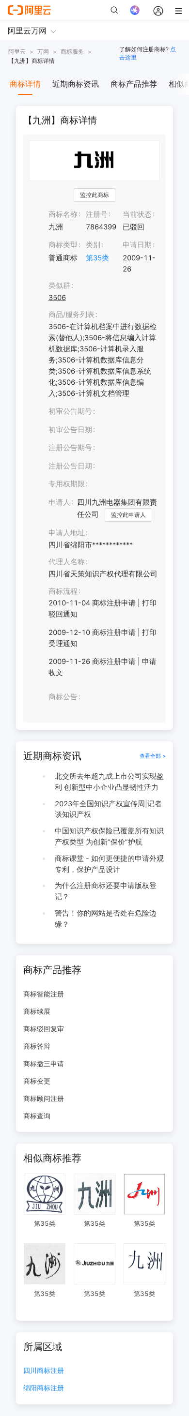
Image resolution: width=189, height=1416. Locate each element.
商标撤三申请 (43, 1063)
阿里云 (17, 51)
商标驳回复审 (43, 1028)
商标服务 (72, 51)
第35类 (97, 258)
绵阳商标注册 (43, 1388)
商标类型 (63, 245)
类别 (93, 245)
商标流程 (63, 591)
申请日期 (137, 245)
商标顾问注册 (43, 1098)
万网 (43, 51)
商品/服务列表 (71, 314)
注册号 (97, 214)
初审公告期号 (70, 411)
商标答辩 (36, 1046)
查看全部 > (153, 756)
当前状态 (137, 214)
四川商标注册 (43, 1370)
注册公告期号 (70, 447)
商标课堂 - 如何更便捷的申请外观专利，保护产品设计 (109, 864)
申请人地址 (66, 532)
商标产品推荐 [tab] (133, 84)
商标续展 (36, 1011)
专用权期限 (66, 484)
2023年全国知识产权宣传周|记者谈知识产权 (108, 809)
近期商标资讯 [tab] (75, 84)
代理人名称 (66, 561)
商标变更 (36, 1081)
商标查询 (36, 1116)
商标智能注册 (43, 994)
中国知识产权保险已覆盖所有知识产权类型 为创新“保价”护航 (109, 836)
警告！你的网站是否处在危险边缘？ (106, 919)
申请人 (59, 502)
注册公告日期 (70, 466)
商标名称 (63, 214)
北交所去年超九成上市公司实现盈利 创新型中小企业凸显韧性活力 (109, 782)
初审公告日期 (70, 429)
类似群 (59, 285)
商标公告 (63, 697)
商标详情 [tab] (25, 84)
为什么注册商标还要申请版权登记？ (106, 891)
